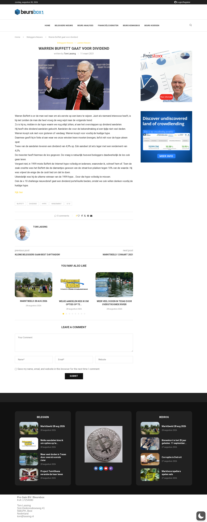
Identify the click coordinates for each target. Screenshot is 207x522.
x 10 (68, 203)
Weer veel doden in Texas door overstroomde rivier (114, 303)
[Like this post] (79, 215)
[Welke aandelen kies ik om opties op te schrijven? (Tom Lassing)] (74, 284)
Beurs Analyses (85, 25)
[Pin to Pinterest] (88, 215)
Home (47, 25)
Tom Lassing (70, 53)
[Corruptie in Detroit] (150, 459)
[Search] (190, 25)
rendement (57, 203)
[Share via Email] (91, 215)
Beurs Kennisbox (131, 25)
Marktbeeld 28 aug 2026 (33, 301)
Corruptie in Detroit (172, 457)
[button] (19, 293)
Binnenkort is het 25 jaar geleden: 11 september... (174, 442)
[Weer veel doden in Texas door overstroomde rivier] (114, 284)
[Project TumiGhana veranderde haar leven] (28, 474)
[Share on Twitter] (85, 215)
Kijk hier (19, 192)
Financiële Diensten (108, 25)
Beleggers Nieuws (64, 25)
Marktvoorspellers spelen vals (171, 473)
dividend (33, 203)
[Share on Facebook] (82, 215)
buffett (20, 203)
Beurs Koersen (151, 25)
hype (44, 203)
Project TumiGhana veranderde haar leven (51, 473)
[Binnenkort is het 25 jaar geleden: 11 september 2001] (150, 443)
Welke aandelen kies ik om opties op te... (74, 303)
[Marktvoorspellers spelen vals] (150, 474)
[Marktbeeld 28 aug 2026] (33, 284)
